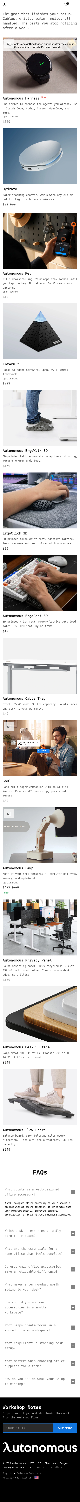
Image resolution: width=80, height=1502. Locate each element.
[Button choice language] (36, 1478)
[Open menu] (75, 4)
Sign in (7, 1473)
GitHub (37, 1467)
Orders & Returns (27, 1473)
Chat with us (23, 1478)
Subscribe (65, 1428)
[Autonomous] (5, 5)
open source (10, 116)
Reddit (55, 1467)
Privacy (7, 1477)
